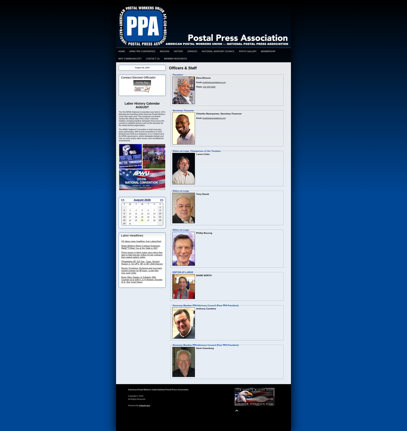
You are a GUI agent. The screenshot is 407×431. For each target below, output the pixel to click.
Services (192, 51)
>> (161, 200)
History (178, 51)
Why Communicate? (129, 58)
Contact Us (153, 58)
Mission (164, 51)
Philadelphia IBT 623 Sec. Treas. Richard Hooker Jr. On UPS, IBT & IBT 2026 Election (142, 262)
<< (122, 200)
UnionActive (144, 405)
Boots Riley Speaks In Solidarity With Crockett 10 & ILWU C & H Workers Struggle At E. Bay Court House (141, 279)
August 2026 (142, 200)
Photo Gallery (247, 51)
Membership (268, 51)
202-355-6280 (209, 87)
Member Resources (175, 58)
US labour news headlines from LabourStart (141, 241)
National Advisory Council (218, 51)
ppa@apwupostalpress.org (214, 82)
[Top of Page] (237, 410)
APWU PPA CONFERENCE (142, 51)
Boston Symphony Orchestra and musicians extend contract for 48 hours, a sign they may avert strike (141, 270)
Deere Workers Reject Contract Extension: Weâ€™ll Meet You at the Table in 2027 (140, 247)
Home (121, 51)
